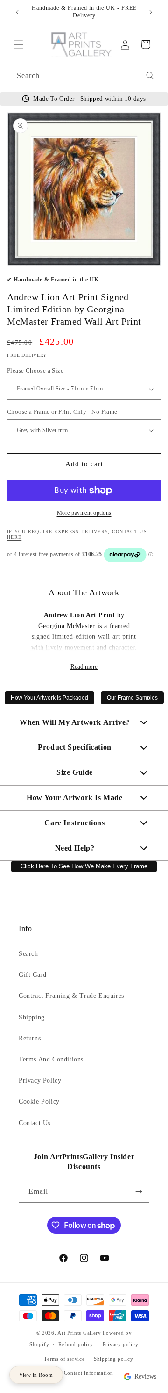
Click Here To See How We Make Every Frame (84, 866)
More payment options (84, 513)
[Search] (150, 75)
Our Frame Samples (132, 697)
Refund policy (75, 1344)
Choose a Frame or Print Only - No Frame (62, 411)
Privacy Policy (40, 1080)
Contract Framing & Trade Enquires (71, 995)
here (14, 537)
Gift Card (32, 974)
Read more (84, 667)
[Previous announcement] (17, 12)
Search (28, 953)
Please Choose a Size (35, 370)
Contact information (88, 1373)
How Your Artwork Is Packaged (49, 697)
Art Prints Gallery (79, 1332)
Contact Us (34, 1122)
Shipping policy (113, 1359)
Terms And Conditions (51, 1059)
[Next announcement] (150, 12)
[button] (18, 44)
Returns (30, 1038)
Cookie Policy (39, 1101)
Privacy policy (121, 1344)
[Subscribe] (138, 1192)
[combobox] (84, 76)
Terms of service (64, 1359)
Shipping (32, 1017)
